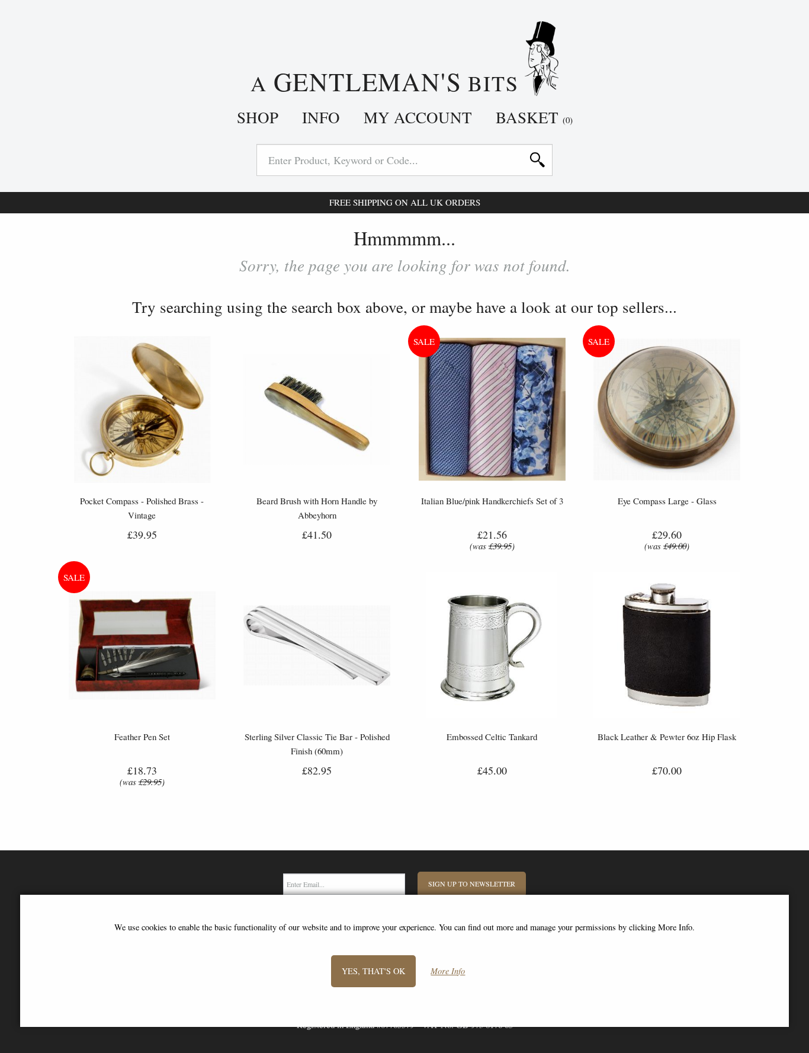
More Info (448, 971)
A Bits (388, 80)
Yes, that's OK (373, 971)
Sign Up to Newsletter (471, 883)
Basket (534, 117)
